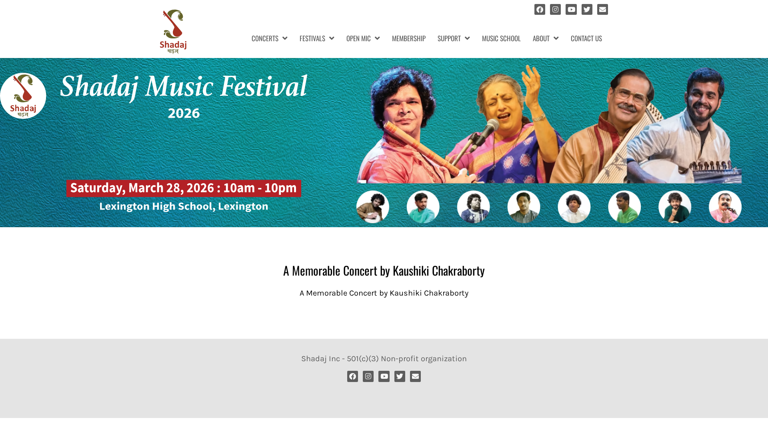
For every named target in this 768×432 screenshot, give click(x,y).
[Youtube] (571, 9)
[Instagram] (555, 9)
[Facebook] (539, 9)
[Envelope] (602, 9)
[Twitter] (587, 9)
